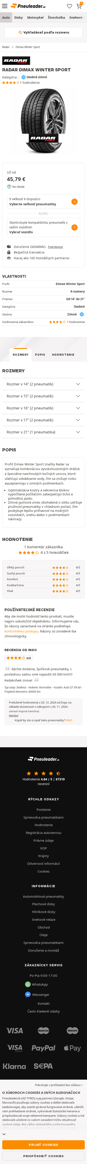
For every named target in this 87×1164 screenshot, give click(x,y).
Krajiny (43, 855)
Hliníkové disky (43, 911)
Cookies (43, 871)
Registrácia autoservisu (43, 832)
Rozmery (21, 354)
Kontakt (44, 1003)
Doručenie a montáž (43, 950)
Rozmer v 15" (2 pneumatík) (30, 396)
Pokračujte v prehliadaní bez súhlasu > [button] (59, 1085)
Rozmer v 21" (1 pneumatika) (31, 432)
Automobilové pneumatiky (43, 896)
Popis (40, 354)
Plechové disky (43, 904)
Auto (6, 17)
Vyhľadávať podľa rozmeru (46, 32)
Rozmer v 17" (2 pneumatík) (30, 420)
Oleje (43, 935)
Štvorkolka (56, 17)
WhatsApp (40, 984)
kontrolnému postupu (21, 631)
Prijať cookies (43, 1144)
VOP (43, 848)
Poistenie (44, 809)
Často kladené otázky (43, 1011)
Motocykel (35, 17)
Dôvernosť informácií (43, 863)
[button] (24, 711)
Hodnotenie (63, 354)
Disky (18, 17)
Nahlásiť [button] (13, 715)
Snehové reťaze (43, 919)
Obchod (43, 927)
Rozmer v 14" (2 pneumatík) (30, 384)
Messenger (40, 994)
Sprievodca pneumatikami (43, 817)
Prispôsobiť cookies (43, 1156)
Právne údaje (43, 840)
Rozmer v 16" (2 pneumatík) (30, 408)
